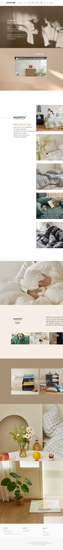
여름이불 (24, 2)
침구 (21, 2)
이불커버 (37, 2)
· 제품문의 (43, 530)
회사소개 (34, 544)
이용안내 (37, 544)
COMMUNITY (44, 528)
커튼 (48, 2)
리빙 (44, 2)
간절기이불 (33, 2)
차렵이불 (28, 2)
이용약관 (40, 544)
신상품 (19, 2)
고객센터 (51, 2)
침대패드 (41, 2)
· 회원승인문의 (44, 531)
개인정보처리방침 (44, 544)
